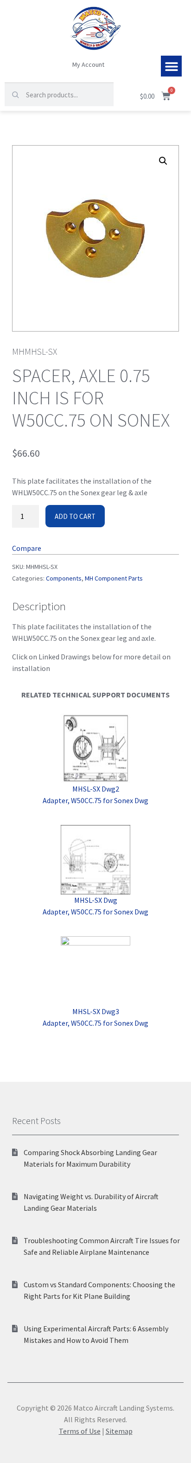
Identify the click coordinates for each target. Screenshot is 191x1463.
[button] (171, 66)
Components (64, 578)
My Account (88, 64)
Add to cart (75, 516)
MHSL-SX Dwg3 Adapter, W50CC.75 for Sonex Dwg (95, 1017)
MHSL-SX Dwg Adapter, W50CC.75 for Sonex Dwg (95, 905)
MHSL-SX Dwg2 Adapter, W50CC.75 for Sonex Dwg (95, 794)
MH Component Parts (114, 578)
